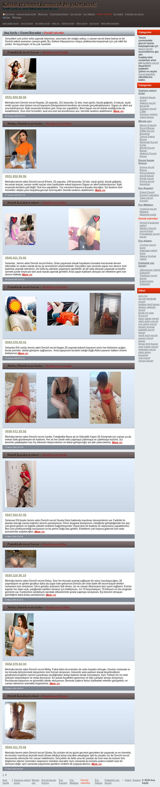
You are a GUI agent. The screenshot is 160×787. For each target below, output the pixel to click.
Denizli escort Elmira (59, 123)
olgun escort (81, 23)
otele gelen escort (148, 321)
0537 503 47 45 (15, 514)
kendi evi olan (68, 23)
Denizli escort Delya (54, 544)
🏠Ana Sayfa (8, 14)
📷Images (16, 17)
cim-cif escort (27, 23)
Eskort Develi (147, 192)
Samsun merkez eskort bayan (149, 116)
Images (136, 780)
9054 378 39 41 (15, 342)
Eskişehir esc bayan (134, 14)
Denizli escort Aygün (55, 287)
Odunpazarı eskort (150, 270)
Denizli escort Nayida (55, 52)
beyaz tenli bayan (148, 344)
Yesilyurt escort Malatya (148, 210)
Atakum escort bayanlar (147, 104)
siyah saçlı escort (148, 335)
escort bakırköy (146, 74)
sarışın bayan (145, 360)
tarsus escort (145, 49)
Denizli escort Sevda (54, 455)
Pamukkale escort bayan (23, 52)
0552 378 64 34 (15, 663)
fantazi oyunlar (146, 327)
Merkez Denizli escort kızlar (25, 123)
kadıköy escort (151, 63)
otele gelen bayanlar (110, 23)
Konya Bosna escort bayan (147, 174)
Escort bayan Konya (59, 14)
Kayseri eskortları (149, 195)
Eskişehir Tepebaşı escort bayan (148, 275)
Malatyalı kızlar (148, 214)
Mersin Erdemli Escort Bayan (148, 126)
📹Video (6, 17)
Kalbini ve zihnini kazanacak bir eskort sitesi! (49, 4)
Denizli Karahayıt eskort (23, 202)
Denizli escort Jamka (59, 365)
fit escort (143, 315)
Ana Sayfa (10, 32)
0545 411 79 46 (15, 257)
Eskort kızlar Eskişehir (146, 282)
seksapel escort (147, 349)
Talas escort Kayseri (146, 199)
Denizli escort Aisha (54, 202)
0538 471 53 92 (15, 431)
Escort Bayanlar (30, 32)
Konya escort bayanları (147, 183)
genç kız (56, 23)
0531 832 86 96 (15, 97)
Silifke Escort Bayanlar (147, 132)
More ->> (118, 111)
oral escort (94, 23)
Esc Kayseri (75, 14)
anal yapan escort (10, 23)
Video (128, 780)
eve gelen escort (42, 23)
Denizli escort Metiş (58, 607)
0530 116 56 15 (15, 575)
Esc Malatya (89, 14)
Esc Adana (118, 14)
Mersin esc (43, 14)
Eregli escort (147, 178)
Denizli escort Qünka (55, 696)
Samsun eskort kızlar (26, 14)
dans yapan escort (148, 318)
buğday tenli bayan (149, 304)
